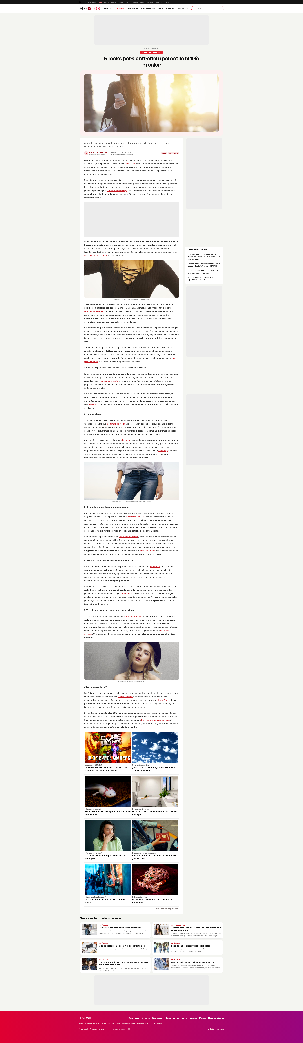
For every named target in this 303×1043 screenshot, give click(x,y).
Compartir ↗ (173, 153)
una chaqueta (127, 593)
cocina (103, 1023)
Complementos (148, 8)
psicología (141, 1023)
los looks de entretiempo (95, 255)
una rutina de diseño (128, 536)
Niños (160, 8)
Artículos (120, 8)
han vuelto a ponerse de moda (155, 720)
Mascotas (134, 2)
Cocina (113, 2)
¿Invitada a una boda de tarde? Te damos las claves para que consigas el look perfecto (204, 256)
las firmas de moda (116, 424)
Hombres (170, 8)
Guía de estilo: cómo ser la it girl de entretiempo (122, 946)
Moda (100, 2)
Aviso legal (83, 1029)
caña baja (163, 450)
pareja (117, 1023)
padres (111, 1023)
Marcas (180, 8)
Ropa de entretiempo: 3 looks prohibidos (190, 946)
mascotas (126, 1023)
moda (89, 1023)
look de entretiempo (132, 616)
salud (133, 1023)
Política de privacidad (99, 1029)
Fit (162, 2)
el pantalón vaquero (135, 517)
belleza (96, 1023)
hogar (149, 1023)
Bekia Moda (148, 48)
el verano (130, 164)
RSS (128, 1029)
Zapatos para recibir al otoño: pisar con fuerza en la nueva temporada (196, 929)
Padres (120, 2)
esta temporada (147, 551)
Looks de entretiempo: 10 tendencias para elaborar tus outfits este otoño (123, 963)
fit (154, 1023)
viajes (159, 1023)
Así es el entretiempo (117, 190)
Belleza (106, 2)
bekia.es (82, 1023)
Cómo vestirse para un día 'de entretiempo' (120, 928)
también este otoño (109, 381)
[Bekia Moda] (89, 8)
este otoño (155, 566)
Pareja (127, 2)
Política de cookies (117, 1029)
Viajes (167, 2)
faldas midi (93, 404)
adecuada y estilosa (93, 311)
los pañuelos (164, 700)
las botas (126, 440)
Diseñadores (132, 8)
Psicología (149, 2)
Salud (142, 2)
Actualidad (92, 2)
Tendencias (107, 8)
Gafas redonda (125, 696)
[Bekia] (82, 2)
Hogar (157, 2)
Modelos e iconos (216, 1018)
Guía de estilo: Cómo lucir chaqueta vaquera (192, 962)
